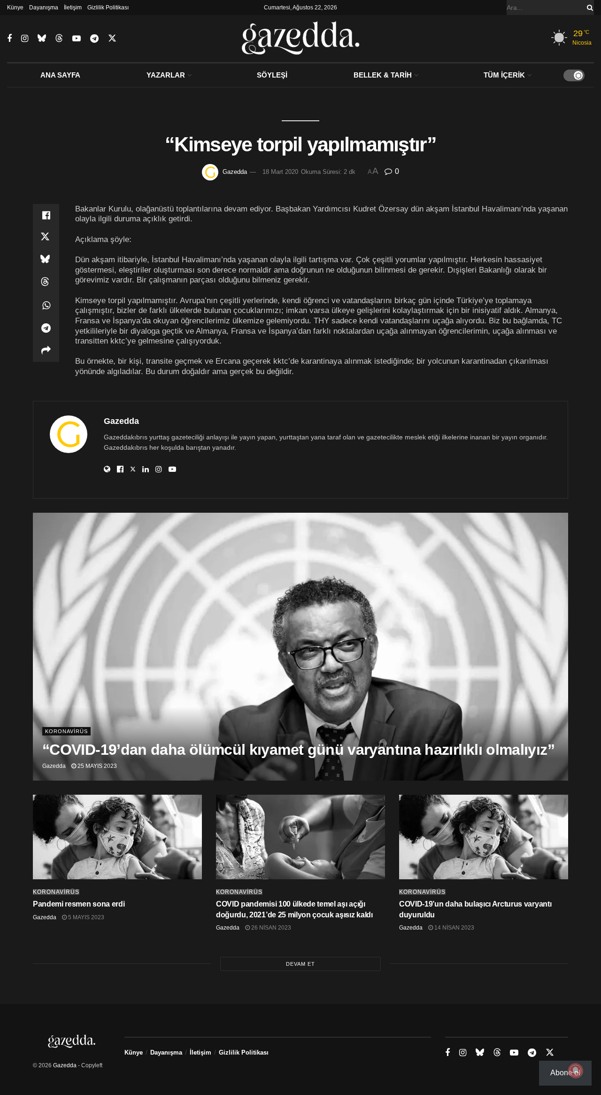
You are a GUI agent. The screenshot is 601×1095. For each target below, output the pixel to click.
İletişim (73, 7)
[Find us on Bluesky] (42, 38)
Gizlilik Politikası (108, 7)
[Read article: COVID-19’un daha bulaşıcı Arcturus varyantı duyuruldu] (483, 837)
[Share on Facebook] (46, 215)
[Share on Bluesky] (46, 260)
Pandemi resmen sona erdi (78, 904)
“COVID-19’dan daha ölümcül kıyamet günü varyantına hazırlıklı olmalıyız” (298, 749)
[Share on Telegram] (46, 328)
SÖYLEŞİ (272, 75)
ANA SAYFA (60, 75)
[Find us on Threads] (59, 38)
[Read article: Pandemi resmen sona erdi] (117, 837)
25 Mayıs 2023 (96, 766)
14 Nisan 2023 (453, 927)
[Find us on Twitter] (112, 38)
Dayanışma (43, 7)
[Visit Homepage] (301, 38)
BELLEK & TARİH (383, 75)
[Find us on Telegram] (94, 38)
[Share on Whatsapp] (46, 305)
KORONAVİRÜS (66, 731)
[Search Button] (588, 7)
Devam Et (300, 964)
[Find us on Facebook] (9, 38)
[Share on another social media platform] (46, 350)
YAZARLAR (165, 75)
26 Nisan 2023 (270, 927)
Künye (15, 7)
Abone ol (565, 1073)
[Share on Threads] (46, 283)
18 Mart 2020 (280, 171)
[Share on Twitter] (46, 238)
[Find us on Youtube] (76, 38)
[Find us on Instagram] (24, 38)
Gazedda (235, 171)
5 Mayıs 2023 (85, 917)
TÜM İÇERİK (504, 75)
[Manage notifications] (575, 1070)
